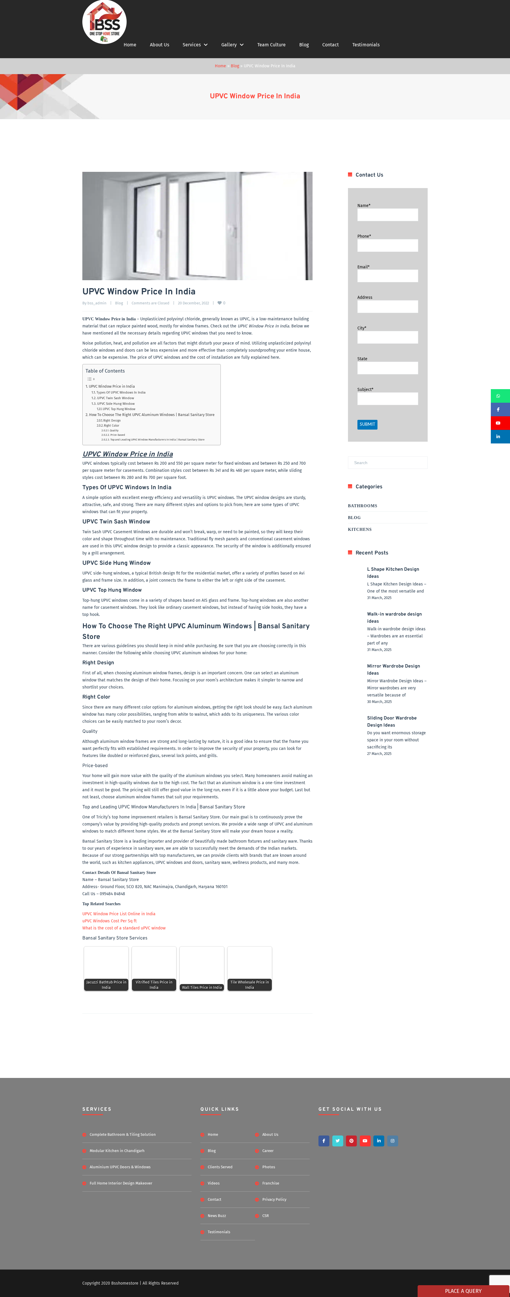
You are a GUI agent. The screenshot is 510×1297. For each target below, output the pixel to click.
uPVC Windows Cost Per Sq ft (109, 921)
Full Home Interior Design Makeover (121, 1183)
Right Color (111, 426)
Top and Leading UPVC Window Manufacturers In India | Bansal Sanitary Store (157, 439)
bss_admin (97, 303)
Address (364, 297)
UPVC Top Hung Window (119, 409)
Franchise (270, 1183)
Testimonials (366, 45)
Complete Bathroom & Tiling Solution (123, 1134)
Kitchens (360, 529)
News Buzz (217, 1215)
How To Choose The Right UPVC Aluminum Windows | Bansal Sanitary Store (152, 414)
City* (361, 328)
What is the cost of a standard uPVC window (124, 928)
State (362, 358)
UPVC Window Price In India (255, 96)
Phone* (364, 236)
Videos (214, 1183)
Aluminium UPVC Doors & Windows (120, 1167)
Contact (330, 45)
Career (268, 1150)
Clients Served (220, 1167)
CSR (265, 1215)
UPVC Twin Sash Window (115, 398)
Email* (363, 266)
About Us (159, 45)
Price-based (117, 434)
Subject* (365, 389)
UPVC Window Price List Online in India (119, 913)
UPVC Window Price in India (112, 386)
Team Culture (271, 45)
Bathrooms (362, 506)
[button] (500, 396)
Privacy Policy (274, 1199)
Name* (363, 205)
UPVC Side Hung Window (116, 404)
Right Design (112, 420)
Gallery (229, 45)
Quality (114, 430)
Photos (268, 1167)
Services (192, 45)
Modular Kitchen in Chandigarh (117, 1150)
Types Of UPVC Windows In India (121, 392)
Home (130, 45)
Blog (304, 45)
